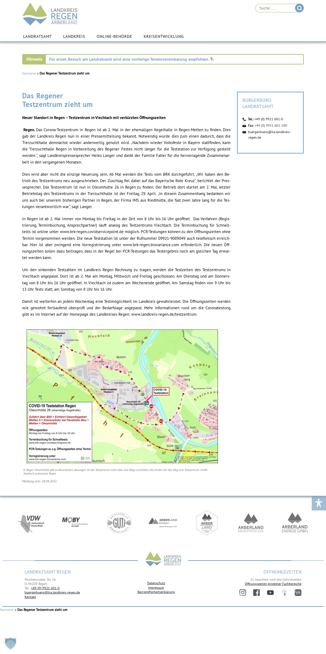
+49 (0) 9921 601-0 (268, 119)
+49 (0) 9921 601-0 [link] (45, 588)
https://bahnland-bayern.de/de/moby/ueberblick (75, 523)
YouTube (270, 592)
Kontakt (30, 597)
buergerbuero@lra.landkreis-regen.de (52, 592)
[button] (10, 643)
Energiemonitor (298, 592)
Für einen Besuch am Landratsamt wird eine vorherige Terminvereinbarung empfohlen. (129, 59)
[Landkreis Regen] (163, 559)
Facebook (256, 592)
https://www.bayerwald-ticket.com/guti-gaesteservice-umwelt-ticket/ (119, 523)
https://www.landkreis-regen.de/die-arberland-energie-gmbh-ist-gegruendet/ (294, 523)
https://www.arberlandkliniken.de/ (163, 523)
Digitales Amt (284, 592)
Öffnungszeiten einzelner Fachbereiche (273, 584)
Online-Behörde (114, 36)
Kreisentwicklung (164, 36)
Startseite (29, 73)
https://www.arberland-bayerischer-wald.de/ (207, 523)
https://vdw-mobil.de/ (31, 523)
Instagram (242, 592)
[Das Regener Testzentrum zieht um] (122, 465)
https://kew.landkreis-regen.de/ (251, 523)
